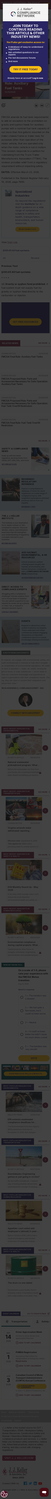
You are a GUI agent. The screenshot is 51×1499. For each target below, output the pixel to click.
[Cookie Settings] (4, 1494)
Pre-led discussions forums (22, 58)
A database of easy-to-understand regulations (25, 48)
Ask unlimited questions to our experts (23, 53)
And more (13, 61)
